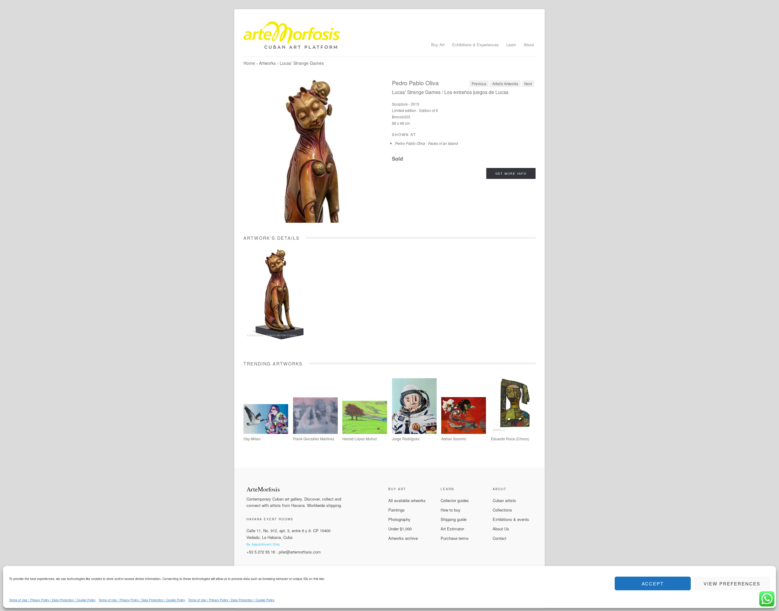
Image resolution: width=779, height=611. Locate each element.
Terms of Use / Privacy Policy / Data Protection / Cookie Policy (52, 600)
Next (528, 83)
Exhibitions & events (511, 519)
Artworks (267, 63)
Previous (479, 83)
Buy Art (438, 44)
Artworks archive (403, 538)
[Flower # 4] (463, 432)
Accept (653, 583)
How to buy (450, 510)
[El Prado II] (315, 432)
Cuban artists (504, 500)
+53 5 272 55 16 (260, 552)
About (529, 44)
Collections (502, 510)
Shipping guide (453, 519)
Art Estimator (452, 529)
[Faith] (364, 432)
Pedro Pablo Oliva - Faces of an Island (426, 143)
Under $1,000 (400, 529)
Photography (399, 519)
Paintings (396, 510)
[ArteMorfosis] (389, 37)
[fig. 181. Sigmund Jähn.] (414, 432)
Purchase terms (455, 538)
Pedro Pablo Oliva (415, 83)
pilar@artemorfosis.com (300, 552)
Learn (511, 44)
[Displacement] (265, 432)
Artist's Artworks (505, 83)
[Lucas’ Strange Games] (315, 151)
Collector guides (455, 500)
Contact (499, 538)
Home (249, 63)
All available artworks (407, 500)
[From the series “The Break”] (513, 432)
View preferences (732, 583)
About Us (501, 529)
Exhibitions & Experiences (475, 44)
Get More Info (510, 173)
